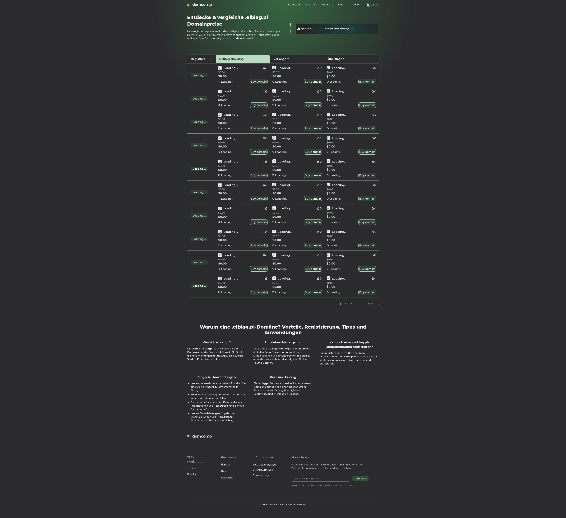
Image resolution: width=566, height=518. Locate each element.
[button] (294, 4)
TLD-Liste (192, 468)
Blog (223, 471)
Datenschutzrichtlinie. (343, 485)
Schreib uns (227, 477)
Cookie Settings (261, 475)
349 (370, 304)
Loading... (199, 75)
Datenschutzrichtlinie (264, 470)
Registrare (192, 474)
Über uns (225, 464)
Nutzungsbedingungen (265, 464)
